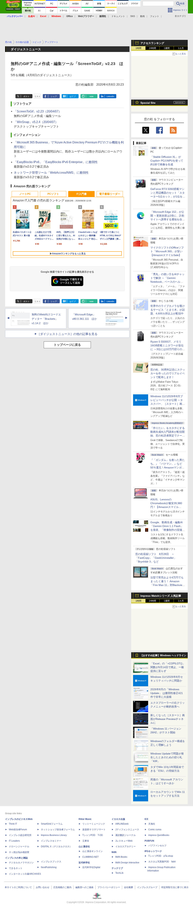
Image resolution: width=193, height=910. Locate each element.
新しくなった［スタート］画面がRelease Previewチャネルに (167, 719)
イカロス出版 (118, 819)
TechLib (119, 873)
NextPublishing (49, 867)
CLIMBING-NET (90, 857)
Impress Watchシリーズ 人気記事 (160, 595)
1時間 (138, 48)
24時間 (152, 48)
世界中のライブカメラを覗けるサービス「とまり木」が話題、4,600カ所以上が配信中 (167, 309)
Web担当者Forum (18, 829)
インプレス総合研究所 (20, 835)
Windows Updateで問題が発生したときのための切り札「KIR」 (167, 757)
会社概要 (128, 887)
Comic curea (154, 829)
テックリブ (117, 868)
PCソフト (53, 193)
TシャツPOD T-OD (92, 835)
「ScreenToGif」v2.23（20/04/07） (37, 111)
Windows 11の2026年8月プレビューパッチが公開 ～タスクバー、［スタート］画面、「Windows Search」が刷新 (167, 404)
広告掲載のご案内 (62, 887)
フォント (154, 16)
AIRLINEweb (122, 824)
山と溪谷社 (84, 846)
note (91, 96)
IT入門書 (81, 193)
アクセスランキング (152, 43)
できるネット (15, 868)
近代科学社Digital (91, 867)
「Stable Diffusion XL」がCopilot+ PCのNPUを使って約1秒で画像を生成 (166, 160)
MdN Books (121, 857)
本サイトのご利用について (18, 887)
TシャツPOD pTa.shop (160, 856)
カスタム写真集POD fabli (162, 861)
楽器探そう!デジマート (94, 829)
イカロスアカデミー (125, 846)
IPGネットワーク (153, 851)
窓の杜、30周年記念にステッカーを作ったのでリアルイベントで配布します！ (167, 373)
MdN (114, 852)
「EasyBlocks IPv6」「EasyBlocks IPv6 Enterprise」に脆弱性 (56, 162)
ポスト (26, 96)
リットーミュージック (93, 824)
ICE (146, 819)
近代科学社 (84, 862)
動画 (142, 16)
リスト (37, 96)
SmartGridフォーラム (52, 824)
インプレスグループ (147, 887)
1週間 (167, 48)
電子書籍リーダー (109, 193)
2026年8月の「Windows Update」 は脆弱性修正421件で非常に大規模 (166, 693)
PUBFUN (149, 841)
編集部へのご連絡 (84, 887)
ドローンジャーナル (19, 846)
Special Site (147, 102)
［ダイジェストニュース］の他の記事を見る (67, 334)
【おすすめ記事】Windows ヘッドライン (163, 655)
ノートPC (25, 193)
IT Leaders (14, 841)
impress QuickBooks (158, 835)
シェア (54, 96)
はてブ (73, 96)
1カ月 (181, 48)
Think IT (13, 824)
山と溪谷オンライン (92, 851)
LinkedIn (110, 96)
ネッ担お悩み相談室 (19, 852)
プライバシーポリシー (108, 887)
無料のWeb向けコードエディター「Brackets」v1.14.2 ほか (46, 319)
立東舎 (85, 841)
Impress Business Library (54, 835)
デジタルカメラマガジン (21, 862)
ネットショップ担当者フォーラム (58, 829)
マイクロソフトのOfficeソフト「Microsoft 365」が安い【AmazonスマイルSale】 (167, 251)
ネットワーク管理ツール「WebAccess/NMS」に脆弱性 (51, 172)
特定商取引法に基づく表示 (174, 887)
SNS (132, 16)
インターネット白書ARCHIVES (25, 874)
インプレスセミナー (51, 841)
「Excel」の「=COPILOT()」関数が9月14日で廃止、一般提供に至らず (167, 667)
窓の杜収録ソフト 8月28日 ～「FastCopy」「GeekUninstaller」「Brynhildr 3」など (155, 557)
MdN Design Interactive (127, 862)
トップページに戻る (67, 344)
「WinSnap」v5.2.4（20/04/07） (36, 122)
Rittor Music (85, 819)
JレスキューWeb (123, 841)
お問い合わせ (42, 887)
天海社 (151, 824)
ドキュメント (118, 16)
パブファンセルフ (157, 845)
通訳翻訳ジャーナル (125, 835)
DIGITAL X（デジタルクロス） (56, 846)
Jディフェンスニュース (127, 829)
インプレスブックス (51, 861)
